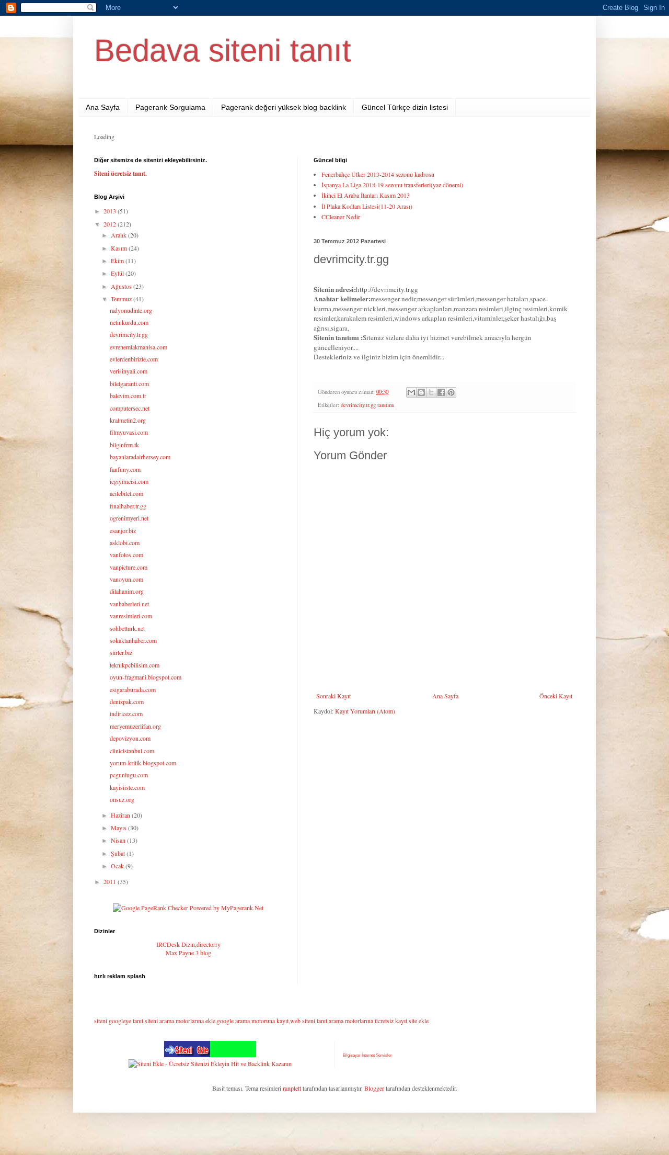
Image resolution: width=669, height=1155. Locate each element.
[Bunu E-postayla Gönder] (411, 392)
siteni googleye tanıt (118, 1020)
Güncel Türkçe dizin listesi (405, 107)
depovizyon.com (130, 738)
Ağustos (122, 286)
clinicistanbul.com (132, 750)
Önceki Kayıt (555, 696)
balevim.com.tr (128, 395)
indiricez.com (126, 713)
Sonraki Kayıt (333, 696)
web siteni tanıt (308, 1020)
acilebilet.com (126, 493)
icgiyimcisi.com (129, 481)
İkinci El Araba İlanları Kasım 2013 (365, 195)
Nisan (119, 840)
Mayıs (119, 827)
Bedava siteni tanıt (222, 50)
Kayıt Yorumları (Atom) (365, 711)
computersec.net (129, 408)
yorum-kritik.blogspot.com (143, 762)
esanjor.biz (123, 530)
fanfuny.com (125, 469)
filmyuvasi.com (129, 432)
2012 (110, 224)
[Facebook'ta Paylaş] (441, 392)
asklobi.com (125, 542)
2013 (110, 211)
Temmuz (122, 299)
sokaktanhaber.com (133, 640)
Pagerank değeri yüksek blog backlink (283, 107)
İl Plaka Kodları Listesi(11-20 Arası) (366, 206)
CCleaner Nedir (340, 216)
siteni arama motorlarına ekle (180, 1020)
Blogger (374, 1088)
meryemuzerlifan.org (135, 726)
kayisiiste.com (127, 787)
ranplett (292, 1088)
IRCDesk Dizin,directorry (188, 944)
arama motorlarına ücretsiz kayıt (368, 1020)
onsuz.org (122, 799)
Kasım (120, 248)
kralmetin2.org (128, 420)
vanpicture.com (128, 567)
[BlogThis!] (421, 392)
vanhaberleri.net (129, 603)
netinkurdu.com (129, 322)
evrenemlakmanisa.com (138, 347)
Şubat (118, 853)
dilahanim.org (127, 591)
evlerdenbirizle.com (134, 359)
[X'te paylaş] (431, 392)
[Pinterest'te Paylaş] (451, 392)
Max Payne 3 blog (188, 952)
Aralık (119, 235)
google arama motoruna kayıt (253, 1020)
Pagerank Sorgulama (170, 107)
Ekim (118, 260)
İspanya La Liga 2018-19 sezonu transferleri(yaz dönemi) (392, 184)
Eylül (118, 273)
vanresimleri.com (131, 616)
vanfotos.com (126, 554)
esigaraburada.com (133, 689)
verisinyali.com (128, 371)
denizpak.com (127, 701)
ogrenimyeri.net (129, 518)
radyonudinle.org (131, 310)
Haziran (121, 815)
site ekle (419, 1020)
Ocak (118, 866)
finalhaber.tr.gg (128, 506)
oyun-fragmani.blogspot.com (145, 677)
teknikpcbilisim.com (134, 665)
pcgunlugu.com (129, 775)
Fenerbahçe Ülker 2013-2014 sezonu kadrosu (377, 174)
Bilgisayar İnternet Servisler (367, 1055)
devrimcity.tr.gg (129, 334)
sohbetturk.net (127, 628)
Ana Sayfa (103, 107)
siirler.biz (121, 652)
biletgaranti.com (129, 383)
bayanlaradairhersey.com (140, 456)
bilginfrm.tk (124, 444)
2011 (110, 881)
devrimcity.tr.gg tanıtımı (368, 405)
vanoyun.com (126, 579)
